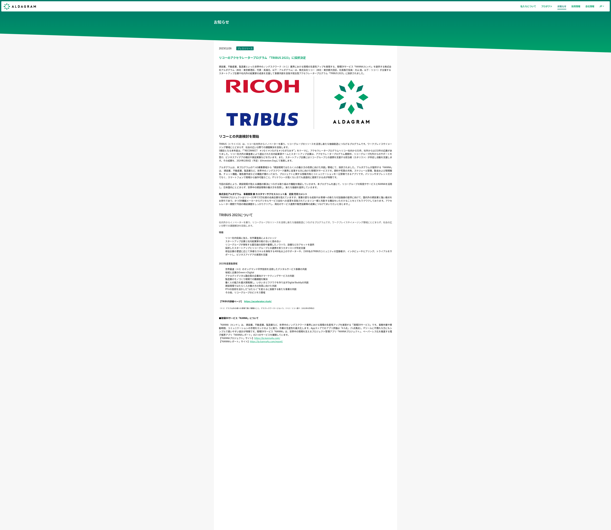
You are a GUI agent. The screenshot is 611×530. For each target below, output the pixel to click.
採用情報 (575, 6)
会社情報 (589, 6)
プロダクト (546, 6)
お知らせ (561, 6)
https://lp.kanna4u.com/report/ (266, 341)
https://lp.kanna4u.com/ (267, 338)
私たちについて (528, 6)
